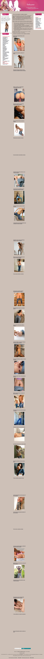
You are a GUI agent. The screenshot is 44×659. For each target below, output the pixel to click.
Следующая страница (27, 648)
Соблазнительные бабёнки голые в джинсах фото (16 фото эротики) (18, 189)
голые (33, 654)
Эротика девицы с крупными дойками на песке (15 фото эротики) (19, 342)
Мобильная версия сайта (25, 657)
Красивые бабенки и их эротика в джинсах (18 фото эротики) (18, 104)
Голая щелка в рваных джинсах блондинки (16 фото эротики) (18, 291)
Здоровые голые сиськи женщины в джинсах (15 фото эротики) (19, 240)
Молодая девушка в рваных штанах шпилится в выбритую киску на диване (19, 70)
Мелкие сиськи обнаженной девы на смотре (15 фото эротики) (19, 257)
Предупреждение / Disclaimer (13, 657)
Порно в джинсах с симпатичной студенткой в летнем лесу (18, 87)
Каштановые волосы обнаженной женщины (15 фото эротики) (18, 597)
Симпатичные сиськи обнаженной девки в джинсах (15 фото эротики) (19, 223)
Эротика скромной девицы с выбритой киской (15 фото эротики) (19, 546)
